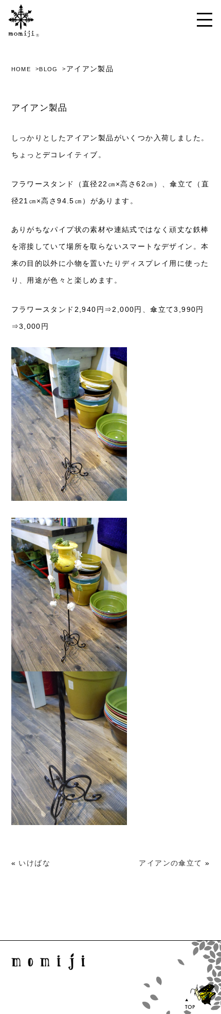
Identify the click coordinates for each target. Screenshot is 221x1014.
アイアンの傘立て (170, 863)
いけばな (34, 863)
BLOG (48, 69)
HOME (21, 69)
